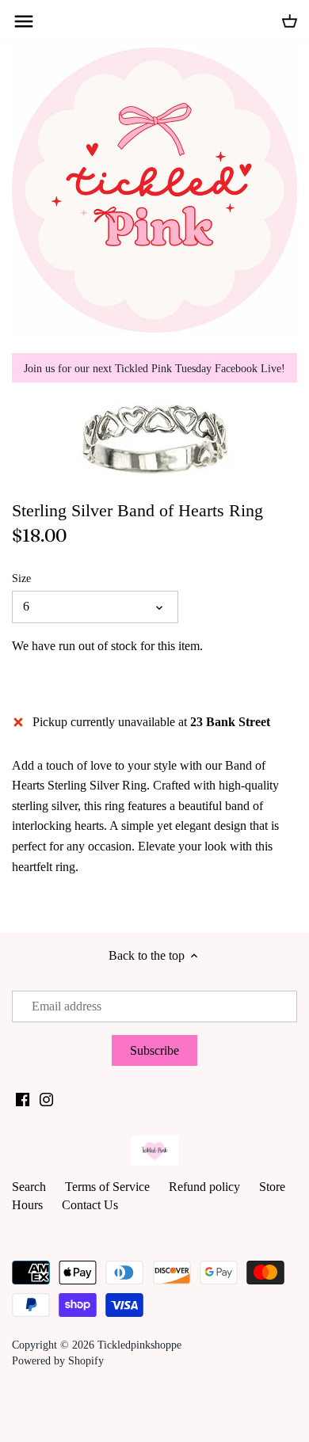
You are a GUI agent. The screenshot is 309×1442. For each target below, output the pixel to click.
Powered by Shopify (58, 1360)
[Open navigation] (24, 21)
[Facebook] (22, 1098)
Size (21, 578)
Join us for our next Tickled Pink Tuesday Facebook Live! (154, 368)
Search (29, 1186)
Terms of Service (107, 1186)
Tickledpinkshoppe (139, 1344)
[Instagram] (46, 1098)
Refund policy (204, 1186)
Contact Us (90, 1205)
